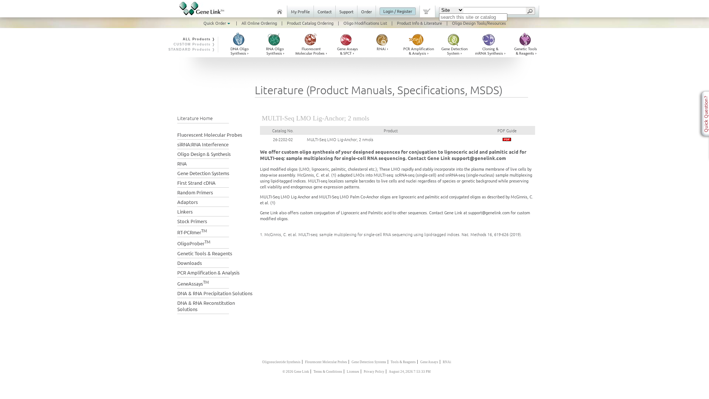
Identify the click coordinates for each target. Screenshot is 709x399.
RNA (182, 163)
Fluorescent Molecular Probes (209, 135)
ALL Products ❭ (199, 39)
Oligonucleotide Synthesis (281, 362)
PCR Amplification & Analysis (208, 272)
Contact (325, 11)
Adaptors (187, 202)
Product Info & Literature (419, 23)
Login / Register (397, 11)
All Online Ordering (259, 23)
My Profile (300, 11)
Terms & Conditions (328, 372)
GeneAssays (193, 283)
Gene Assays (429, 362)
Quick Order (215, 23)
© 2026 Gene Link (295, 372)
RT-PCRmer (192, 231)
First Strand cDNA (196, 183)
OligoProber (193, 242)
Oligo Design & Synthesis (204, 154)
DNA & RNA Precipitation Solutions (215, 293)
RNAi (447, 362)
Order (366, 11)
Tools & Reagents (403, 362)
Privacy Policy (374, 372)
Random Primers (195, 192)
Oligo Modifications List (365, 23)
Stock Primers (192, 221)
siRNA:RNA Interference (203, 144)
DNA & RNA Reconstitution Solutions (206, 306)
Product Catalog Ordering (310, 23)
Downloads (189, 263)
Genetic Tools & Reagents (204, 253)
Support (346, 11)
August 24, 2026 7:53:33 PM (410, 372)
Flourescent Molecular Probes (326, 362)
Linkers (185, 211)
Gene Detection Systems (203, 173)
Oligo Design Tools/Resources (479, 23)
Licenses (353, 372)
